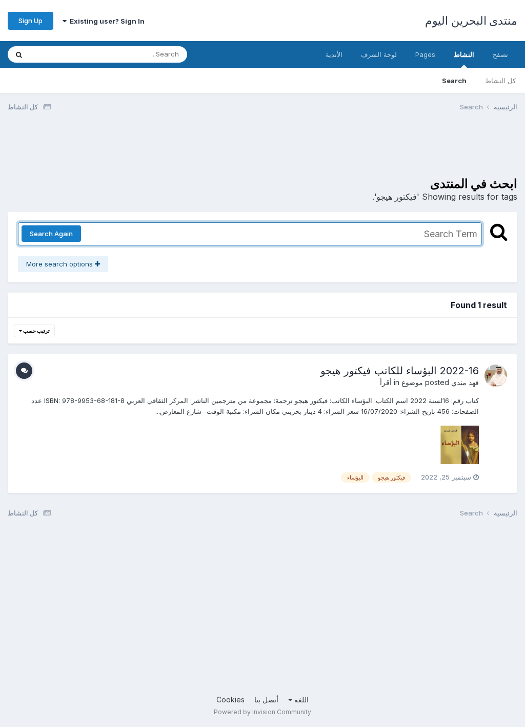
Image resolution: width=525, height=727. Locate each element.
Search (454, 80)
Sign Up (30, 20)
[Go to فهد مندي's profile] (495, 376)
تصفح (500, 54)
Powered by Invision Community (262, 712)
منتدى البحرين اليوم (471, 20)
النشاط (464, 54)
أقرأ (386, 382)
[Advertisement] (330, 150)
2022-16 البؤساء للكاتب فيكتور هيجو (399, 371)
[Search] (19, 54)
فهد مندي (465, 382)
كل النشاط (500, 80)
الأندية (334, 54)
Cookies (230, 699)
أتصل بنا (266, 699)
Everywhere (62, 54)
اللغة (300, 699)
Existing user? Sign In (106, 21)
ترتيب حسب (36, 331)
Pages (425, 54)
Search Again (51, 233)
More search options (60, 264)
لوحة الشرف (379, 54)
